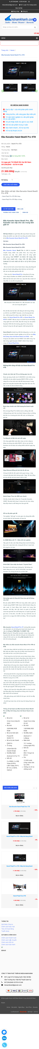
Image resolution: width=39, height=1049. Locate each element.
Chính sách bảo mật (8, 926)
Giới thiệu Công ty (7, 924)
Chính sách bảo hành (8, 944)
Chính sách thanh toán (8, 938)
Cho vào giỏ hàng (11, 184)
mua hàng (19, 816)
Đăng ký (25, 11)
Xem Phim (29, 1007)
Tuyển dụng (5, 931)
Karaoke (35, 1007)
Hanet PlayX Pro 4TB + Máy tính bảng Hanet (19, 836)
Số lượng (4, 180)
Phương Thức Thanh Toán (11, 212)
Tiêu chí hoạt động (7, 929)
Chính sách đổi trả (7, 942)
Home (8, 1007)
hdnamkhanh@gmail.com (9, 5)
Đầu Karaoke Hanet (9, 250)
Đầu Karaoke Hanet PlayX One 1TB (19, 806)
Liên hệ (36, 1011)
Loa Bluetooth (15, 1011)
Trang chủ (4, 50)
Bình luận (20, 209)
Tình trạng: (5, 156)
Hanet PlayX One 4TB (19, 896)
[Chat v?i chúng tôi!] (4, 1032)
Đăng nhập (16, 11)
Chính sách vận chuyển (9, 940)
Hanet (12, 50)
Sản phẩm (14, 1007)
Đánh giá (25, 212)
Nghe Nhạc (21, 1007)
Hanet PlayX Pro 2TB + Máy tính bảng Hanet (19, 866)
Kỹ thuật (30, 1011)
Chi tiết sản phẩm (8, 209)
